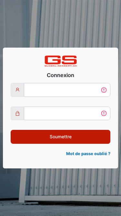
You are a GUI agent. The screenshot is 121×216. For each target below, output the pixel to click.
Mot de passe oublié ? (88, 153)
